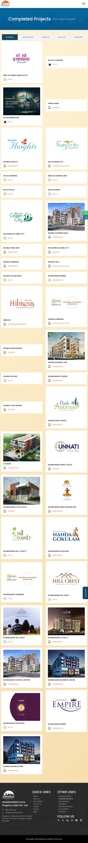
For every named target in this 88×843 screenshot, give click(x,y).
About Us (36, 799)
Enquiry (36, 806)
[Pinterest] (81, 820)
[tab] (10, 37)
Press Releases (63, 801)
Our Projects (38, 801)
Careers (36, 809)
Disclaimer (62, 811)
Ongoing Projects (64, 796)
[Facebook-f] (58, 820)
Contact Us (37, 804)
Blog (35, 811)
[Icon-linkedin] (67, 820)
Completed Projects (65, 799)
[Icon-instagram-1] (72, 820)
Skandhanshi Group (65, 806)
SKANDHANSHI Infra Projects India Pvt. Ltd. (15, 803)
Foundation (62, 804)
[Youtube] (76, 820)
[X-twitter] (63, 820)
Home (35, 796)
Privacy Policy (63, 809)
